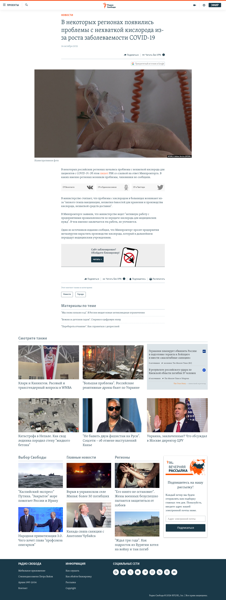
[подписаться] (174, 572)
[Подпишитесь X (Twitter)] (130, 572)
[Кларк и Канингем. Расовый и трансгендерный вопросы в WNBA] (48, 362)
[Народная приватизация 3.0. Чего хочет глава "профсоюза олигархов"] (40, 519)
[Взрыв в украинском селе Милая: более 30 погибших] (89, 475)
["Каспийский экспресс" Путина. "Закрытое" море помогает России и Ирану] (40, 475)
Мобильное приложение (31, 571)
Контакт (22, 588)
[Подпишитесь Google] (116, 572)
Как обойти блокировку (79, 577)
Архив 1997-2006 (27, 582)
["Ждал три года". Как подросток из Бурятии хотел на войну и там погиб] (137, 524)
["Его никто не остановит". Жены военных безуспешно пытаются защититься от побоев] (137, 475)
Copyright (71, 588)
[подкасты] (204, 5)
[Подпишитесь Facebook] (123, 572)
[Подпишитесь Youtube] (138, 572)
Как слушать (72, 571)
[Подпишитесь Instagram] (152, 572)
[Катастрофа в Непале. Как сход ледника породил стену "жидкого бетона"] (48, 415)
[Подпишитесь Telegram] (145, 572)
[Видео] (194, 5)
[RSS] (160, 572)
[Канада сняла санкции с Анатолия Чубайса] (89, 514)
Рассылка (71, 582)
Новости (67, 15)
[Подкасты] (167, 572)
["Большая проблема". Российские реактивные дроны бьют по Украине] (113, 362)
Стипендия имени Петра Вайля (35, 577)
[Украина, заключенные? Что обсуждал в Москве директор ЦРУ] (177, 415)
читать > (97, 259)
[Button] (131, 55)
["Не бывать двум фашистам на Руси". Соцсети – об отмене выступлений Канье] (113, 415)
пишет (104, 173)
